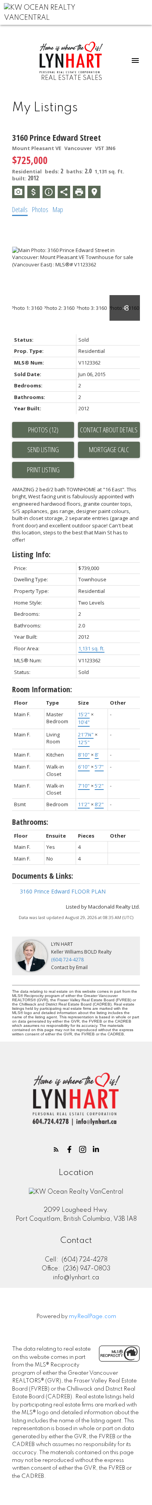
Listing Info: (31, 554)
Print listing (43, 469)
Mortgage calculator (109, 450)
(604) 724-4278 (67, 959)
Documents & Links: (42, 876)
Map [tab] (58, 209)
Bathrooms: (30, 822)
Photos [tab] (40, 209)
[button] (56, 1149)
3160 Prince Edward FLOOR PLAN (63, 891)
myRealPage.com (92, 1316)
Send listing (43, 449)
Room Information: (42, 689)
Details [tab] (20, 209)
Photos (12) (43, 429)
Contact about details (109, 429)
